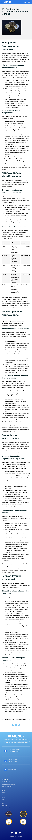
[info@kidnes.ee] (5, 769)
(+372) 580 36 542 (13, 759)
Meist (3, 794)
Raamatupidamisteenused (8, 784)
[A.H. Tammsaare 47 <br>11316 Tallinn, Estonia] (5, 751)
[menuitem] (25, 2)
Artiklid (3, 797)
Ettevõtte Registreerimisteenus (9, 782)
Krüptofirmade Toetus (7, 786)
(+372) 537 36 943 (13, 761)
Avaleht (3, 792)
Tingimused (4, 805)
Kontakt (3, 799)
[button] (29, 2)
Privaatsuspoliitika (6, 807)
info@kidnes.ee (12, 769)
